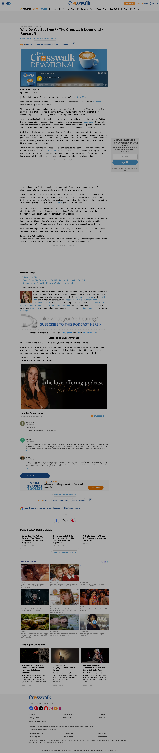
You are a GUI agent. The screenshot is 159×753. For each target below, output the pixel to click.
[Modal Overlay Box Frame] (79, 376)
